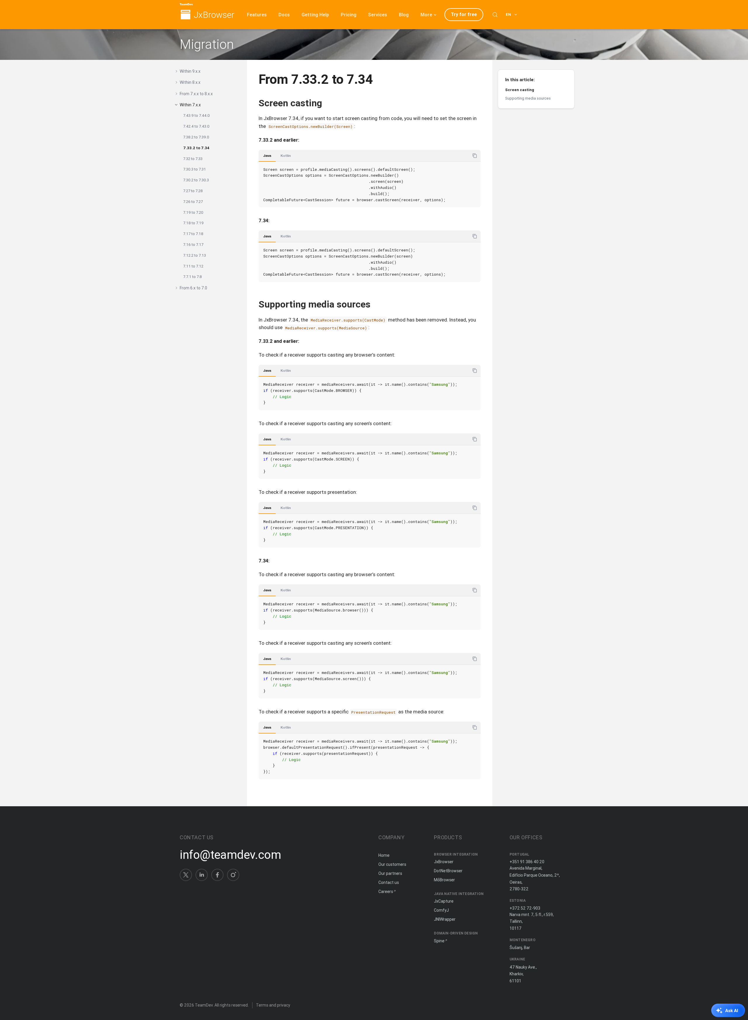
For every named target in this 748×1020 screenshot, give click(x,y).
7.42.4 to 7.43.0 (196, 126)
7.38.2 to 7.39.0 (196, 137)
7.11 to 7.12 (193, 266)
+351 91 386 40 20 (527, 861)
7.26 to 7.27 (193, 201)
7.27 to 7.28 (193, 190)
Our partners (390, 873)
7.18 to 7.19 (193, 222)
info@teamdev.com (230, 855)
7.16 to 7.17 (193, 244)
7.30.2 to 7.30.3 (196, 180)
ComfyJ (441, 910)
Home (383, 855)
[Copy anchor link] (328, 103)
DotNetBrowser (448, 870)
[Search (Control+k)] (495, 14)
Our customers (392, 864)
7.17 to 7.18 (193, 233)
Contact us (388, 882)
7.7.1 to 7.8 (192, 276)
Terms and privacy (273, 1005)
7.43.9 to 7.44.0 (196, 115)
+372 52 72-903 (525, 908)
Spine (439, 940)
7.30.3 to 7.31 (194, 169)
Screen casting (519, 89)
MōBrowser (444, 879)
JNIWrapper (445, 919)
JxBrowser (214, 15)
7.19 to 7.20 (193, 212)
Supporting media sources (528, 98)
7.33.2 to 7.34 (196, 147)
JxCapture (443, 901)
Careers (385, 891)
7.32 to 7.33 (192, 158)
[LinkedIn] (201, 875)
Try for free (464, 14)
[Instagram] (233, 875)
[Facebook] (217, 875)
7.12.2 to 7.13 (194, 255)
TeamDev (204, 1005)
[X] (186, 875)
